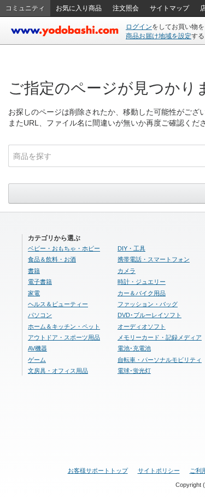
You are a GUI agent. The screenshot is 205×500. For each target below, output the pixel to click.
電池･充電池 (134, 348)
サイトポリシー (159, 470)
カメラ (127, 270)
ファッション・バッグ (148, 304)
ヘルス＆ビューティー (58, 304)
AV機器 (37, 348)
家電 (34, 293)
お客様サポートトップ (98, 470)
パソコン (40, 315)
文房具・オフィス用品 (58, 370)
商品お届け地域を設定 (158, 36)
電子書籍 (40, 281)
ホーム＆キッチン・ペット (64, 326)
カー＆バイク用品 (142, 293)
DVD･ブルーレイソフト (149, 315)
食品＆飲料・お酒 (52, 259)
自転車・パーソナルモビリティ (160, 359)
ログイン (139, 27)
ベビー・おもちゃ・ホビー (64, 248)
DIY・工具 (131, 248)
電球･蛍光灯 (134, 370)
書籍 (34, 270)
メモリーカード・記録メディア (160, 337)
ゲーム (37, 359)
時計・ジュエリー (142, 281)
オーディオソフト (142, 326)
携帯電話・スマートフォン (154, 259)
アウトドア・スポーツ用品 (64, 337)
